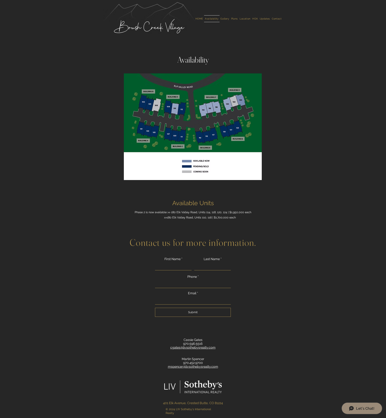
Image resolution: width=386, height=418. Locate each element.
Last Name (212, 259)
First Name (172, 259)
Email (192, 293)
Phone (192, 276)
